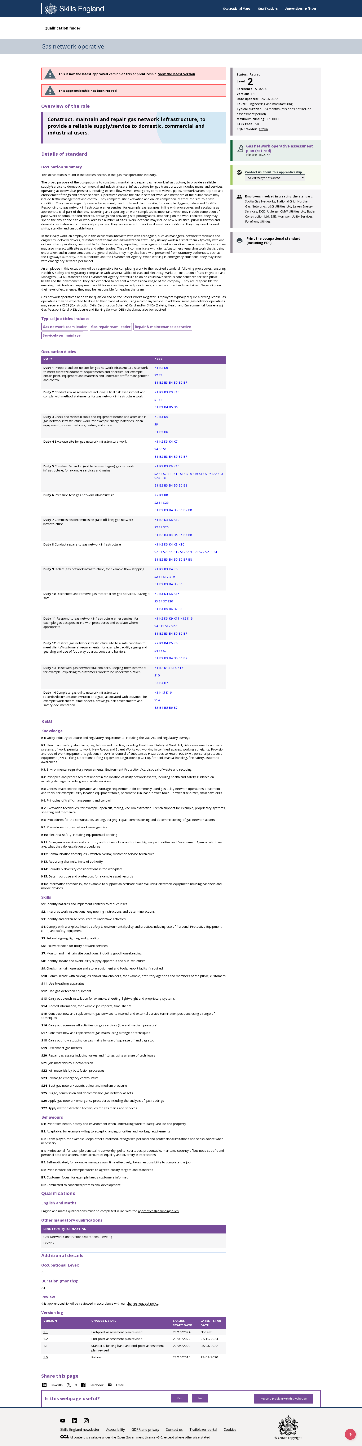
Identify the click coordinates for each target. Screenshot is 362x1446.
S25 (166, 502)
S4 (160, 399)
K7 (176, 441)
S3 (160, 375)
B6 (180, 382)
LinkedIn (57, 1385)
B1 (156, 382)
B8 (185, 485)
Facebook (96, 1385)
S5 (161, 650)
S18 (202, 473)
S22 (215, 473)
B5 (176, 382)
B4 (171, 382)
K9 (171, 392)
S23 (220, 473)
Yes (179, 1398)
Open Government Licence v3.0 (139, 1437)
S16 (196, 473)
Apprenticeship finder (300, 8)
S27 (174, 626)
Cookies (230, 1429)
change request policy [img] (142, 1303)
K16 (180, 668)
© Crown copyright (288, 1438)
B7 (185, 382)
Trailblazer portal (203, 1429)
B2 (161, 382)
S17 (183, 552)
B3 (166, 382)
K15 (177, 594)
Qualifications (268, 8)
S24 (157, 478)
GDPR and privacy (145, 1429)
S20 (170, 601)
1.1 (45, 1346)
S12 (177, 473)
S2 (156, 375)
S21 (196, 552)
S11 (171, 473)
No (200, 1398)
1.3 (45, 1332)
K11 (177, 618)
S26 (163, 478)
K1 (156, 367)
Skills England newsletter (80, 1429)
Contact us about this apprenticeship (273, 172)
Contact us (174, 1429)
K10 (177, 466)
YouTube (63, 1420)
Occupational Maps (236, 8)
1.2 (45, 1339)
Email (120, 1385)
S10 (157, 675)
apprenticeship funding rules (158, 1211)
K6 (166, 367)
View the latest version (176, 74)
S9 (156, 424)
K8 (171, 466)
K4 (171, 441)
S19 (208, 473)
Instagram (86, 1420)
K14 (174, 668)
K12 (177, 519)
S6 (161, 449)
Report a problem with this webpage (284, 1398)
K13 (177, 392)
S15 (189, 473)
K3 (166, 392)
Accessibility (115, 1429)
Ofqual (263, 129)
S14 (157, 700)
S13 (166, 449)
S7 (165, 473)
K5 (166, 417)
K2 (161, 367)
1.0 (45, 1357)
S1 (156, 399)
